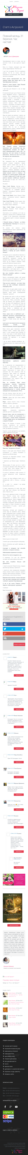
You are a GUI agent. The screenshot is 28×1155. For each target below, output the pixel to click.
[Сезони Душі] (18, 1152)
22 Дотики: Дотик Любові (15, 1024)
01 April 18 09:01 (11, 681)
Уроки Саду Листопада (14, 1009)
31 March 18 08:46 (11, 715)
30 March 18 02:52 (11, 815)
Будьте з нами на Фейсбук (10, 1130)
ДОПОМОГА (16, 1)
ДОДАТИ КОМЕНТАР (19, 644)
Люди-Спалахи (12, 1017)
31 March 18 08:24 (11, 695)
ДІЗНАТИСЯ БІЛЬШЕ (14, 925)
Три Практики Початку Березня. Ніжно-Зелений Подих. (16, 1003)
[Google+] (10, 1106)
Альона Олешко (9, 966)
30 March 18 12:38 (11, 783)
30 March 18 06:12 (11, 800)
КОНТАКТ (11, 1)
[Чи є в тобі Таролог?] (8, 976)
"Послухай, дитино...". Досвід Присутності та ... (15, 995)
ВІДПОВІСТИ (19, 675)
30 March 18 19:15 (11, 733)
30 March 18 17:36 (11, 768)
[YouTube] (16, 1106)
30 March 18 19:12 (11, 754)
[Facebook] (5, 1106)
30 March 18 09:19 (14, 833)
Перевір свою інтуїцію (11, 980)
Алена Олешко (12, 993)
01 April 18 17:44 (11, 657)
